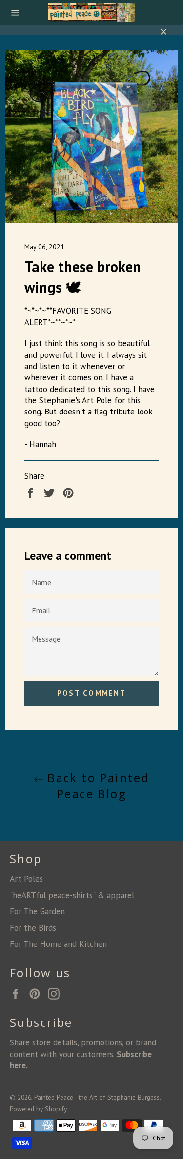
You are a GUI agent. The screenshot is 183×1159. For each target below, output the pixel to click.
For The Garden (37, 911)
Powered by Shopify (38, 1108)
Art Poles (26, 878)
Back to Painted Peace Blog (96, 785)
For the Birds (33, 928)
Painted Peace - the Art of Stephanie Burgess (97, 1097)
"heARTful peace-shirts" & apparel (72, 895)
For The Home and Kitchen (58, 944)
